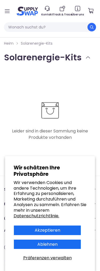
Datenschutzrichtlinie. (36, 216)
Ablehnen (47, 244)
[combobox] (50, 27)
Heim (9, 43)
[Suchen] (91, 27)
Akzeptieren (47, 230)
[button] (93, 11)
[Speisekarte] (7, 11)
